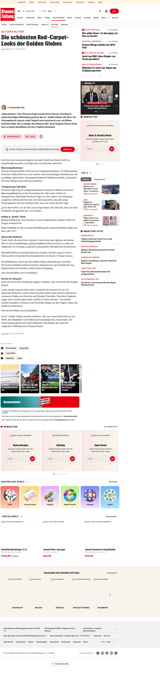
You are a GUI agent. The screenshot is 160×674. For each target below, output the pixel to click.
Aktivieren (68, 149)
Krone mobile (67, 2)
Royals (4, 24)
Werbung (97, 636)
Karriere (107, 636)
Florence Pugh (11, 348)
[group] (10, 378)
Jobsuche (91, 2)
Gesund (78, 18)
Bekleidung (10, 358)
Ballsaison (64, 24)
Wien (40, 18)
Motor (104, 18)
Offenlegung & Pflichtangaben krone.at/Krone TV (22, 629)
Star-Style (55, 24)
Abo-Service (8, 642)
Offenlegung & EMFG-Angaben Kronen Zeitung (59, 629)
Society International (17, 24)
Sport (70, 18)
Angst (20, 358)
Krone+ (20, 18)
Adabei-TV (44, 24)
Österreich (30, 18)
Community (42, 2)
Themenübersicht (70, 416)
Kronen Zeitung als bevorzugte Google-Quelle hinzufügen (40, 149)
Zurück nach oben (60, 663)
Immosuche (80, 2)
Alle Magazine (112, 573)
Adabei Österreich (32, 24)
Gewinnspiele (54, 2)
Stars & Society (59, 18)
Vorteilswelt (21, 2)
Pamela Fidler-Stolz (17, 107)
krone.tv (115, 18)
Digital (96, 18)
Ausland (87, 18)
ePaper (31, 2)
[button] (108, 18)
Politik (47, 18)
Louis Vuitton (10, 353)
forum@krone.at (61, 420)
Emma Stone (24, 348)
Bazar (100, 2)
